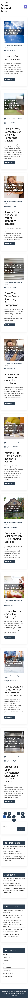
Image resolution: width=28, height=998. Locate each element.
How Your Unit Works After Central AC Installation (12, 379)
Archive (5, 954)
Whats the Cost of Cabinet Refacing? (13, 614)
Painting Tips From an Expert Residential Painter (13, 457)
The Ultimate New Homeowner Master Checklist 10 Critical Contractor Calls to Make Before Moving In (13, 923)
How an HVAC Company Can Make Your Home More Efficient (12, 134)
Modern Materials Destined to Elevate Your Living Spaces (12, 935)
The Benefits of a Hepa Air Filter (13, 58)
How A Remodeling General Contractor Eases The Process (12, 852)
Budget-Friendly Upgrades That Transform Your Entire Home (12, 916)
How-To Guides (7, 967)
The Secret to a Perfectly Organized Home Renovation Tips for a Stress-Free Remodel (14, 858)
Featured (5, 961)
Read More (8, 79)
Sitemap (14, 995)
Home (5, 964)
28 (23, 817)
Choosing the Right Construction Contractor (13, 911)
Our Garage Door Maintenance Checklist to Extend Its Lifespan (12, 774)
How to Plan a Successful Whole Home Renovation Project (12, 930)
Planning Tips (7, 970)
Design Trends (7, 957)
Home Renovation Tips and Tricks (7, 7)
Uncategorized (7, 977)
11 (13, 817)
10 (9, 817)
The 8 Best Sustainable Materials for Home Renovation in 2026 (14, 847)
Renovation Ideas (8, 973)
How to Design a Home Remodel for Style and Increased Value (13, 691)
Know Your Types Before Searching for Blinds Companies (12, 299)
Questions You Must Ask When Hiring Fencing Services (13, 537)
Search (5, 826)
